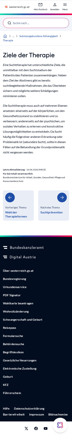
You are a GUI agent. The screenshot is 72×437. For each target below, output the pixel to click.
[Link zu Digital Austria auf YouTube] (45, 429)
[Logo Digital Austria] (36, 257)
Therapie (8, 40)
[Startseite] (5, 36)
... (13, 36)
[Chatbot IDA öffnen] (60, 425)
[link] (18, 205)
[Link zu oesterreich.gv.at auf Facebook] (36, 429)
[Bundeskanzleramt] (36, 248)
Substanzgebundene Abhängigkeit (38, 36)
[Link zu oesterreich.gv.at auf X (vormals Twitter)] (26, 429)
